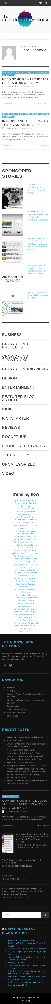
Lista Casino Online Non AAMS (25, 614)
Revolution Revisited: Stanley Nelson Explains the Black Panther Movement (27, 781)
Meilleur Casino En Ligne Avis (25, 570)
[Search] (5, 3)
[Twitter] (40, 3)
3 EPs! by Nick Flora (16, 962)
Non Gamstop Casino (26, 517)
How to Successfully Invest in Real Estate (24, 753)
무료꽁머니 (25, 592)
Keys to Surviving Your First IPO (20, 762)
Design (9, 378)
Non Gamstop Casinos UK (25, 500)
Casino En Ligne (25, 567)
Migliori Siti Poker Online (25, 589)
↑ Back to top (25, 1000)
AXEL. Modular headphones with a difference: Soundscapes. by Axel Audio (27, 978)
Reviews (11, 427)
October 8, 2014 (32, 847)
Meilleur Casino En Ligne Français (25, 553)
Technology (15, 455)
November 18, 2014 (18, 811)
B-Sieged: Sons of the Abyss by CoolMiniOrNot (27, 948)
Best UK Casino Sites (25, 547)
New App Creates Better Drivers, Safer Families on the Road (37, 295)
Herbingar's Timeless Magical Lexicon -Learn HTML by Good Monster (26, 958)
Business (12, 334)
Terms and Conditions (16, 712)
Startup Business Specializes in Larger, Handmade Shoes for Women (36, 188)
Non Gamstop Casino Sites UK (25, 545)
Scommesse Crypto (25, 600)
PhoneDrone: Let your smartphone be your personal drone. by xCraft (26, 972)
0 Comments (44, 103)
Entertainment (18, 387)
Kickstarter (9, 75)
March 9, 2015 (27, 128)
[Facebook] (35, 3)
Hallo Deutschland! (15, 740)
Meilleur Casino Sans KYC (25, 625)
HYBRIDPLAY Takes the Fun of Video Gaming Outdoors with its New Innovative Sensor (36, 269)
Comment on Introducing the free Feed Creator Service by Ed (25, 804)
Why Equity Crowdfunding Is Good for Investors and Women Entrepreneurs (27, 745)
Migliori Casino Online (25, 511)
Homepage (11, 690)
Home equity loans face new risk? (21, 750)
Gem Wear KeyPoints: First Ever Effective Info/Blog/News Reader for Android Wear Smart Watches (37, 244)
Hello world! (8, 876)
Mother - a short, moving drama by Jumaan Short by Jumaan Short (26, 983)
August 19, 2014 (22, 897)
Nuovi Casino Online (25, 620)
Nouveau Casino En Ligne (25, 595)
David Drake (8, 866)
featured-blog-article (36, 72)
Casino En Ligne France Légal (25, 597)
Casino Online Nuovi (25, 508)
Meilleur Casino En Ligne (25, 611)
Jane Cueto (7, 897)
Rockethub (14, 437)
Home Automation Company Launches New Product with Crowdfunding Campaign (37, 215)
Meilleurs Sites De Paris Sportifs (25, 623)
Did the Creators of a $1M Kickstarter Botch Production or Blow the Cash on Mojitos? (25, 757)
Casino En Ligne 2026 (25, 603)
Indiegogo (13, 409)
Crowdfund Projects (15, 345)
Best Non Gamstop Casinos (25, 525)
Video (8, 473)
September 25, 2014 (24, 866)
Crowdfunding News (13, 72)
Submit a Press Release (16, 709)
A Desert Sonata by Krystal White (21, 940)
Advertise (11, 687)
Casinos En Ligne (26, 631)
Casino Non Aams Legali (25, 531)
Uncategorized (19, 464)
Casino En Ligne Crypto (25, 581)
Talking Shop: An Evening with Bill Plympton (25, 737)
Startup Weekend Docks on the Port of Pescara (26, 765)
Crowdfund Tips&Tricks (15, 358)
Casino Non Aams (25, 514)
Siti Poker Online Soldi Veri (25, 617)
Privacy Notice (13, 706)
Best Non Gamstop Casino (25, 561)
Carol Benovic (13, 86)
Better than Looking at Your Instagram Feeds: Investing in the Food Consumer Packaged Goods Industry (22, 891)
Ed (7, 811)
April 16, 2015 (27, 86)
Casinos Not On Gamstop (25, 503)
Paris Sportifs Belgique (25, 584)
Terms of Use (12, 716)
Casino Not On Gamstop (25, 519)
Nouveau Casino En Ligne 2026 (25, 609)
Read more (6, 103)
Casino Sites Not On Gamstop (25, 536)
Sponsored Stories (23, 446)
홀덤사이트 (25, 506)
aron (4, 879)
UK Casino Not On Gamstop (25, 572)
